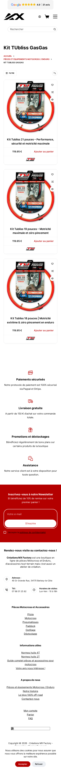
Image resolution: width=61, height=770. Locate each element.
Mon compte (30, 710)
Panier (30, 714)
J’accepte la (27, 532)
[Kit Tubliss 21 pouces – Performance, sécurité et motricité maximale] (30, 107)
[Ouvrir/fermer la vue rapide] (52, 99)
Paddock (30, 626)
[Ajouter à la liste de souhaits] (52, 84)
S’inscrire (30, 523)
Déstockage (30, 633)
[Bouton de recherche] (54, 29)
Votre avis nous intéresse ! (30, 668)
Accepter (22, 764)
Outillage (31, 629)
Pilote (30, 614)
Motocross (30, 618)
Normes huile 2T (30, 656)
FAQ (30, 718)
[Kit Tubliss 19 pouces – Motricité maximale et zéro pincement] (30, 196)
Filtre (11, 73)
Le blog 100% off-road (30, 694)
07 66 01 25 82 (19, 591)
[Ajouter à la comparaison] (52, 92)
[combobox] (30, 29)
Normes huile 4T (30, 652)
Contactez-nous (30, 698)
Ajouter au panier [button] (44, 151)
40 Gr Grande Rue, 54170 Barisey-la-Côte (32, 580)
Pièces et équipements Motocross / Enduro (30, 687)
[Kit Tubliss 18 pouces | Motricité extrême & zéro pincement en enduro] (30, 286)
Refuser (39, 764)
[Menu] (55, 16)
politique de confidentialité (33, 532)
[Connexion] (39, 16)
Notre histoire (30, 691)
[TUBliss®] (30, 159)
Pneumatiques (30, 622)
